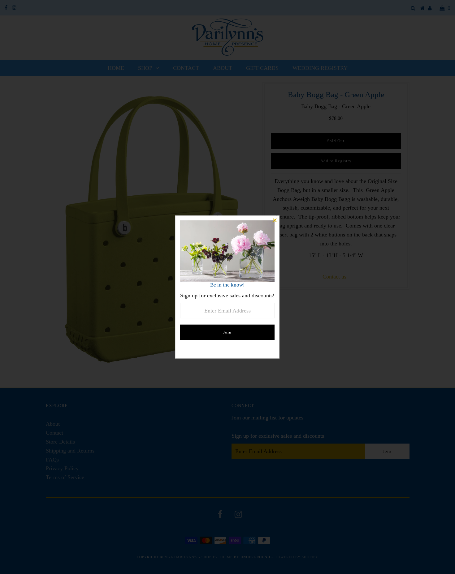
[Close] (274, 220)
